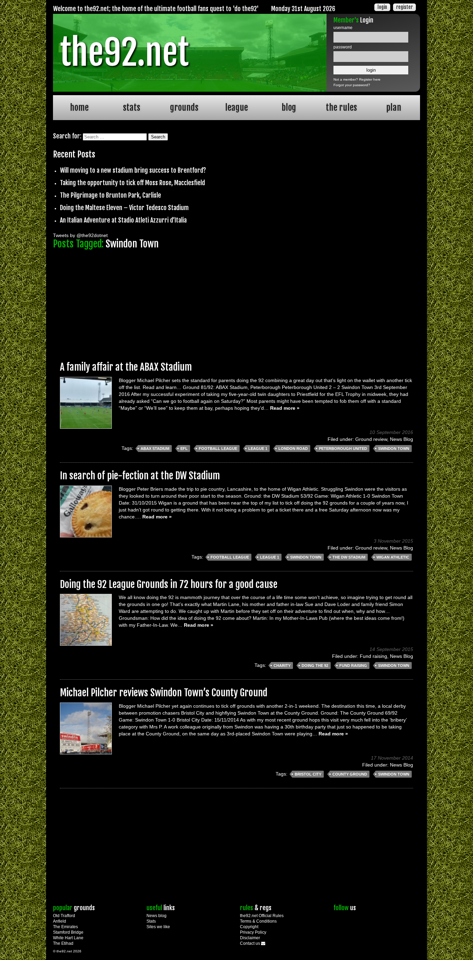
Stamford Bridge (68, 932)
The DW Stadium (348, 557)
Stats (151, 921)
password (342, 47)
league (236, 107)
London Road (293, 448)
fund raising (353, 665)
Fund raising (373, 656)
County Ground (349, 774)
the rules (341, 107)
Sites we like (158, 926)
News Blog (401, 439)
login (382, 7)
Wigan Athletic (392, 557)
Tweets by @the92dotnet (80, 235)
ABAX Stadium (155, 448)
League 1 (257, 448)
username (342, 27)
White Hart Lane (68, 937)
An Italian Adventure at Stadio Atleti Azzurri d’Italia (123, 220)
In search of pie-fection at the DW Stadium (140, 476)
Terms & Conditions (258, 921)
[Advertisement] (236, 302)
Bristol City (308, 774)
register (404, 7)
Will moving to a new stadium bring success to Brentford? (133, 170)
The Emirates (65, 926)
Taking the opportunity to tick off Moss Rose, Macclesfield (132, 183)
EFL (184, 448)
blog (289, 107)
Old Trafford (64, 915)
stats (131, 107)
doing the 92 (315, 665)
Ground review (371, 439)
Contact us (250, 943)
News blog (156, 915)
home (79, 107)
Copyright (249, 926)
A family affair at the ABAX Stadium (126, 367)
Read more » (285, 408)
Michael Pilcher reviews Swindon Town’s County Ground (163, 693)
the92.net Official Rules (262, 915)
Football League (218, 448)
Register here (370, 79)
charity (282, 665)
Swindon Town (393, 448)
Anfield (59, 921)
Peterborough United (343, 448)
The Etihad (63, 943)
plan (393, 107)
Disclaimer (250, 937)
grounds (184, 107)
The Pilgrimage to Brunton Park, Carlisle (110, 195)
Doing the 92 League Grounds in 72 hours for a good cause (168, 584)
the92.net (124, 52)
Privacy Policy (253, 932)
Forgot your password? (351, 85)
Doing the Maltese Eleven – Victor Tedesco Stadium (124, 207)
